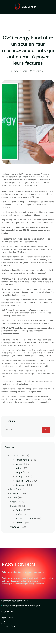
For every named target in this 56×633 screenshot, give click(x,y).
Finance (28, 30)
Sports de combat (24, 518)
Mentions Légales (8, 626)
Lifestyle (14, 501)
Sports (13, 506)
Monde (18, 464)
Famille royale (22, 459)
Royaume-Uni (22, 480)
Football (19, 510)
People (18, 472)
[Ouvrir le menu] (41, 6)
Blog (3, 620)
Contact (4, 623)
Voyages (14, 527)
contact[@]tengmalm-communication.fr (20, 605)
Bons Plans (15, 489)
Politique (19, 476)
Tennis (18, 522)
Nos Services (7, 618)
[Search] (46, 430)
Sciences (19, 485)
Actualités (15, 455)
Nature (18, 468)
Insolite (13, 497)
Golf (17, 514)
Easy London (29, 6)
